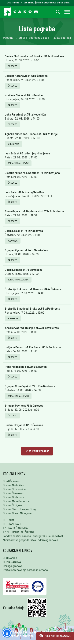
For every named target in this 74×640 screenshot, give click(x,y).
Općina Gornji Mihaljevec (18, 513)
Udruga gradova (13, 566)
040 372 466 (13, 2)
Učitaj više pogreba (37, 451)
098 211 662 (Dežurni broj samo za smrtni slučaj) (47, 2)
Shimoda (28, 636)
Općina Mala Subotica (16, 501)
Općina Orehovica (13, 497)
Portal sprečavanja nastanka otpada (25, 570)
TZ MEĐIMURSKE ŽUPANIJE (20, 532)
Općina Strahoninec (15, 489)
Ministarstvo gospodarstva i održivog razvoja (30, 540)
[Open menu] (66, 12)
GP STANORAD (11, 524)
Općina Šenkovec (13, 493)
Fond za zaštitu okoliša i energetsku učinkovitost (33, 536)
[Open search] (57, 12)
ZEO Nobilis (10, 558)
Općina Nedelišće (13, 485)
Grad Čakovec (11, 481)
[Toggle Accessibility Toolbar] (7, 633)
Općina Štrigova (13, 505)
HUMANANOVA (12, 562)
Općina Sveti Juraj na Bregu (20, 509)
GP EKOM (8, 520)
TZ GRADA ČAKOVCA (15, 528)
